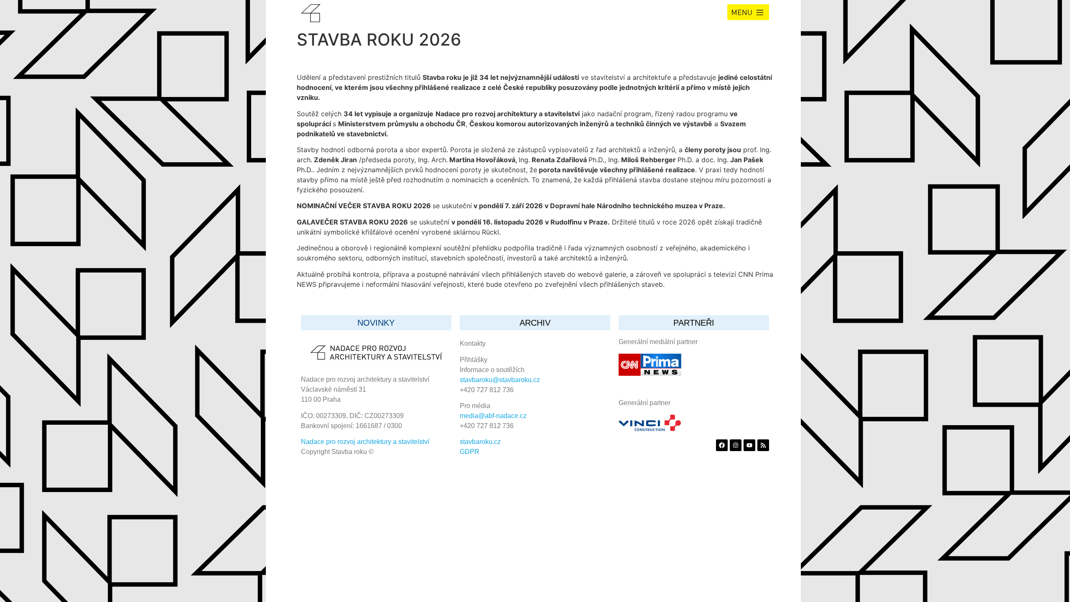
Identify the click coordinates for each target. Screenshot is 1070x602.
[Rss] (763, 445)
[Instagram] (735, 445)
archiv (535, 322)
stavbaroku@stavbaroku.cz (500, 379)
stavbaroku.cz (480, 441)
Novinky (376, 322)
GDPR (469, 451)
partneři (693, 322)
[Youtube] (749, 445)
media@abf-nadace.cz (493, 415)
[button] (748, 12)
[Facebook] (722, 445)
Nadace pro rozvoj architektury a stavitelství (365, 441)
